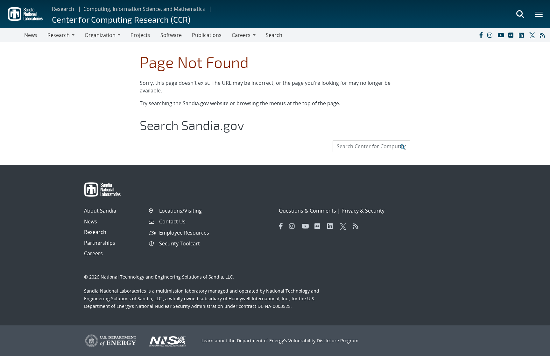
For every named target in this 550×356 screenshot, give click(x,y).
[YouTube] (501, 35)
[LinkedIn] (522, 35)
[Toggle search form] (520, 14)
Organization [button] (100, 35)
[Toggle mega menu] (539, 14)
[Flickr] (512, 35)
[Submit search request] (402, 146)
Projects (140, 35)
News (30, 35)
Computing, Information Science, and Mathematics (144, 8)
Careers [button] (241, 35)
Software (171, 35)
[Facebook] (480, 35)
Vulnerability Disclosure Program (323, 341)
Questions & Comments (307, 210)
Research (63, 8)
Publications (207, 35)
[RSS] (543, 35)
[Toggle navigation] (12, 35)
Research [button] (58, 35)
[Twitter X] (533, 35)
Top (531, 348)
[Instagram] (491, 35)
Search (274, 35)
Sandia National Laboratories (115, 291)
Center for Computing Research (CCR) (121, 19)
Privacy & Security (363, 210)
